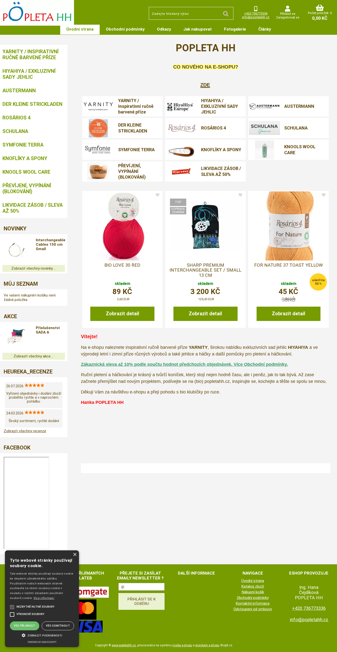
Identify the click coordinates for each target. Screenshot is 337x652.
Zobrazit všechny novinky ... (33, 268)
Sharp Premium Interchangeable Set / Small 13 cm (205, 270)
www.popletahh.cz (124, 645)
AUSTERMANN (299, 106)
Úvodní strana (80, 29)
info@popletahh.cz (255, 17)
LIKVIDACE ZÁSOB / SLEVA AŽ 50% (221, 171)
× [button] (74, 555)
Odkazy (164, 29)
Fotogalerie (235, 29)
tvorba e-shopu (182, 645)
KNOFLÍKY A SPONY (221, 149)
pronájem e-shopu (207, 645)
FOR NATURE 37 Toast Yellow (288, 265)
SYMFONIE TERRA (136, 149)
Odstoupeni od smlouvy (252, 609)
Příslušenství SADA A (48, 330)
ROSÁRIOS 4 (213, 127)
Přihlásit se (287, 14)
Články (264, 29)
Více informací (44, 598)
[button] (42, 635)
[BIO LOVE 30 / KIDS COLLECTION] (122, 226)
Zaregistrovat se (287, 17)
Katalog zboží (252, 586)
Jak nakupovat (197, 29)
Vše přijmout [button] (24, 625)
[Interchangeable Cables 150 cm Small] (15, 249)
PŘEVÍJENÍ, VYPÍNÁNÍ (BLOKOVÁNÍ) (132, 171)
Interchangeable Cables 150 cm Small (50, 244)
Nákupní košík (253, 592)
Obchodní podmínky (125, 29)
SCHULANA (296, 127)
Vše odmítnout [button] (58, 625)
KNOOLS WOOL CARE (300, 149)
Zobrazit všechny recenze (25, 431)
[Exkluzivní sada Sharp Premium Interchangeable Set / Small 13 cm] (205, 226)
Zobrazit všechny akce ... (34, 356)
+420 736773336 (255, 13)
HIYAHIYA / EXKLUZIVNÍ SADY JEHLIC (219, 106)
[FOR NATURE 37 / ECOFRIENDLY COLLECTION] (288, 226)
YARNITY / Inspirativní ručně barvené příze (135, 106)
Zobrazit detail (122, 314)
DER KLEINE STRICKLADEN (132, 127)
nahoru (329, 644)
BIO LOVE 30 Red (122, 265)
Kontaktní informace (253, 603)
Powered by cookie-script (42, 642)
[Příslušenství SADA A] (15, 337)
